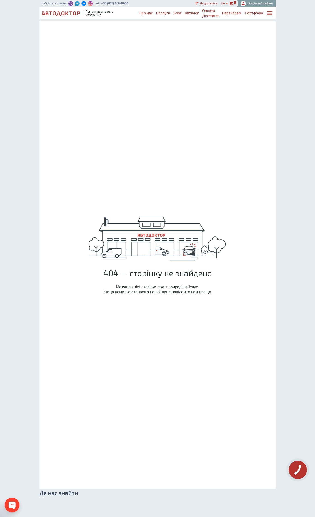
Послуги (163, 13)
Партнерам (231, 13)
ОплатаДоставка (210, 13)
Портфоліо (254, 13)
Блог (177, 13)
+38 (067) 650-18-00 (114, 3)
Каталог (192, 13)
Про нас (146, 13)
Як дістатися (208, 3)
